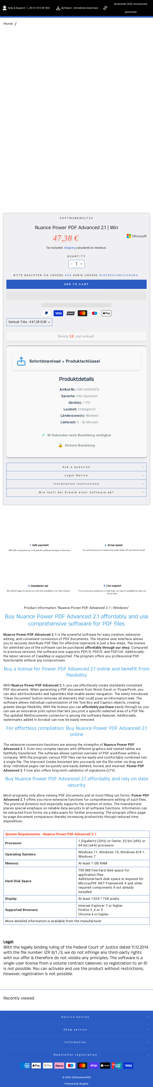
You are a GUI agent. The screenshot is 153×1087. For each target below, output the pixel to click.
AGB (68, 275)
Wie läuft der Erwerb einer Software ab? (76, 492)
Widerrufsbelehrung (118, 275)
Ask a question (76, 466)
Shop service (76, 1029)
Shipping (70, 247)
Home (8, 24)
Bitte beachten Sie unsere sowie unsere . (76, 275)
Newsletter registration (75, 1054)
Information (75, 1042)
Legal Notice (76, 475)
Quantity (76, 256)
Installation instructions (76, 483)
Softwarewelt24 (76, 218)
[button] (76, 295)
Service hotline (75, 1016)
